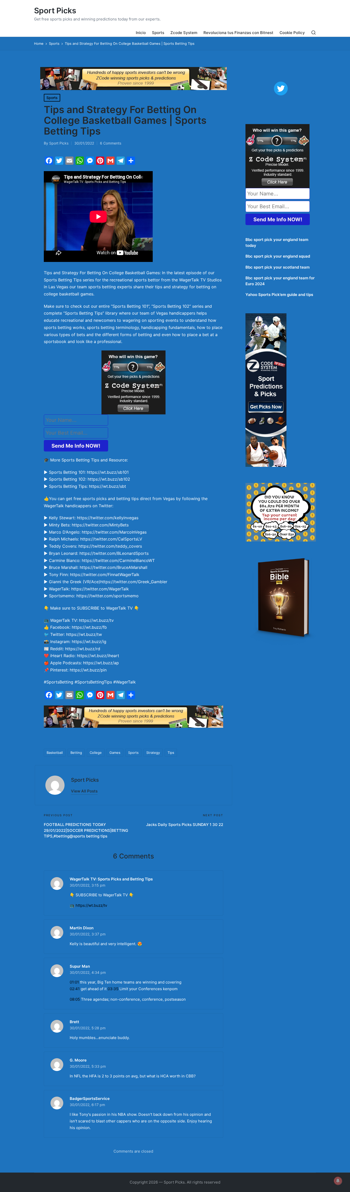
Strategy (153, 752)
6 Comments (110, 143)
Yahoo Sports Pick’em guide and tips (279, 294)
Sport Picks (55, 10)
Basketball (55, 752)
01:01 (74, 982)
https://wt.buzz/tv (91, 905)
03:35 (113, 988)
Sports (52, 97)
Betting (76, 752)
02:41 (75, 988)
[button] (84, 791)
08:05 (75, 999)
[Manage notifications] (338, 1181)
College (96, 752)
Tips (171, 752)
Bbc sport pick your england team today (276, 242)
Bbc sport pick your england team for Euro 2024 (280, 280)
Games (114, 752)
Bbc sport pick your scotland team (277, 267)
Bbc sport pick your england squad (277, 256)
